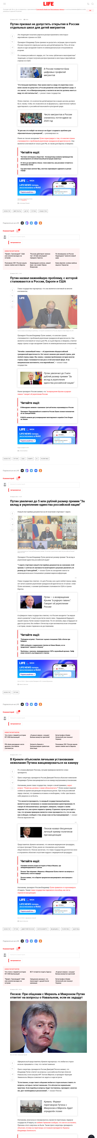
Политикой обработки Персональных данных (50, 9)
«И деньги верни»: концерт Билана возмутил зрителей (39, 736)
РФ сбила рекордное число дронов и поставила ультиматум (14, 746)
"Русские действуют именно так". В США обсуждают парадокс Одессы (40, 256)
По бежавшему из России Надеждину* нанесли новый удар (65, 256)
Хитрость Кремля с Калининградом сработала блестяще (39, 746)
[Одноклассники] (40, 223)
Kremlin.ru (24, 200)
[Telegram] (31, 223)
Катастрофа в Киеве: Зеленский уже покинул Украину (64, 737)
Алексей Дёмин (23, 450)
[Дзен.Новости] (22, 223)
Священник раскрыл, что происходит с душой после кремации (39, 981)
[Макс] (27, 223)
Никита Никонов (23, 684)
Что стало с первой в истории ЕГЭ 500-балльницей (15, 736)
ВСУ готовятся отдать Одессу (40, 972)
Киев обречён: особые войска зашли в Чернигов (66, 264)
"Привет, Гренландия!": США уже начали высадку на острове (15, 256)
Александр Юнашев (24, 203)
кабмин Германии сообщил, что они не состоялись (56, 1123)
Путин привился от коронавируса (63, 887)
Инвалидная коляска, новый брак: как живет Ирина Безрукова (40, 265)
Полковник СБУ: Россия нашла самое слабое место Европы (16, 264)
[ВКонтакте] (36, 223)
